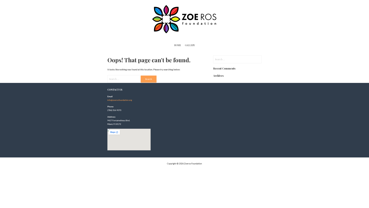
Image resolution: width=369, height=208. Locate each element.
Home (177, 45)
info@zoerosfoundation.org (119, 100)
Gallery (190, 45)
